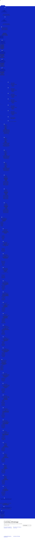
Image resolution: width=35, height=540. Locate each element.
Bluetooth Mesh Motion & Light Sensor (18, 253)
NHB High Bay (18, 110)
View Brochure (8, 15)
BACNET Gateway (17, 216)
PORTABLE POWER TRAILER (16, 78)
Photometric (4, 187)
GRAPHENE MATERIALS (17, 79)
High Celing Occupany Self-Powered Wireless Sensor (18, 394)
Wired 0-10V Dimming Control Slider (18, 485)
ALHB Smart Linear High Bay (18, 92)
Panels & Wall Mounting (18, 119)
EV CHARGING (17, 78)
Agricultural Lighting (17, 122)
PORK (5, 202)
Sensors (17, 371)
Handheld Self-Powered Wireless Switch (18, 463)
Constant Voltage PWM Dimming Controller (18, 336)
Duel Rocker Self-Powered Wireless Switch (18, 452)
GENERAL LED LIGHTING (17, 80)
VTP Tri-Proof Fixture (18, 115)
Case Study (4, 135)
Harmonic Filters (17, 510)
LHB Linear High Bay (18, 104)
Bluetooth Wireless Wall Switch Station (18, 228)
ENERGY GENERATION (17, 6)
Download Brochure (8, 16)
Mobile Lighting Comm (17, 358)
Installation (4, 136)
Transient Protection (17, 497)
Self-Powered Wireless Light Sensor (18, 419)
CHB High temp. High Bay (18, 98)
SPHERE (5, 161)
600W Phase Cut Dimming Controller (18, 347)
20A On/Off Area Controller (18, 280)
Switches (17, 441)
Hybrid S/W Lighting (17, 39)
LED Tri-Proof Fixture (18, 116)
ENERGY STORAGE (16, 76)
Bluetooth (17, 227)
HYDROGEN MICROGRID (17, 77)
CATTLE (5, 174)
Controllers (17, 279)
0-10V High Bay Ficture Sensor (18, 407)
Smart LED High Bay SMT (18, 81)
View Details (18, 86)
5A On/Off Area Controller (18, 291)
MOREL (5, 149)
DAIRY (5, 188)
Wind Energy (17, 26)
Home (4, 520)
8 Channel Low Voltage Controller (18, 324)
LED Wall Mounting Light (19, 120)
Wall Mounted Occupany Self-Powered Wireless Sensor (18, 382)
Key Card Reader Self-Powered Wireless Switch (18, 474)
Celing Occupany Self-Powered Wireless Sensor (18, 372)
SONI (5, 123)
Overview (17, 77)
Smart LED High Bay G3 (19, 87)
